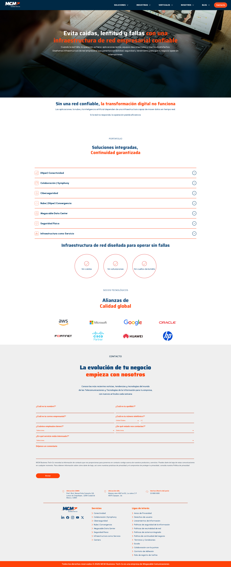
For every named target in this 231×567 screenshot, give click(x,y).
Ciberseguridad (101, 521)
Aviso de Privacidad (143, 513)
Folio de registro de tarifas (145, 555)
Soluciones (120, 4)
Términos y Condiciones (144, 540)
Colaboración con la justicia (146, 547)
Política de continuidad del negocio (149, 536)
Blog (204, 4)
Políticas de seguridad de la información (152, 524)
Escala (137, 543)
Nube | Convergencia (103, 524)
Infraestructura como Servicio (107, 536)
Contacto (220, 4)
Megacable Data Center (104, 528)
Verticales (164, 4)
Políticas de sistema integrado (147, 532)
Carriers (97, 540)
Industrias (142, 4)
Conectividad (100, 513)
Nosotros (186, 4)
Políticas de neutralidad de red (147, 528)
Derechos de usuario (143, 517)
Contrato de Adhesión (144, 551)
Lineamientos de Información (147, 521)
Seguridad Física (101, 532)
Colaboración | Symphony (105, 517)
